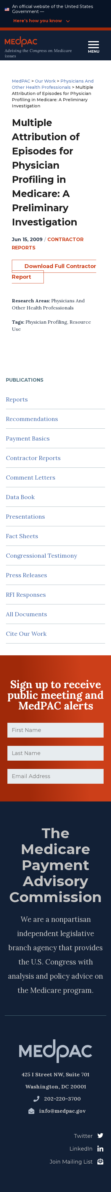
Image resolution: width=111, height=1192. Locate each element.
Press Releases (26, 575)
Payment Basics (28, 438)
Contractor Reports (33, 458)
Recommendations (32, 418)
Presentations (25, 516)
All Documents (26, 614)
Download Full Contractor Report (54, 271)
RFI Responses (26, 594)
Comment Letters (30, 477)
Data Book (20, 497)
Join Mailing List (71, 1162)
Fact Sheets (22, 536)
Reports (17, 399)
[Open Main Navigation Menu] (93, 47)
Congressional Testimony (41, 555)
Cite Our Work (26, 633)
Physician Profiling (46, 322)
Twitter (83, 1136)
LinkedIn (81, 1149)
